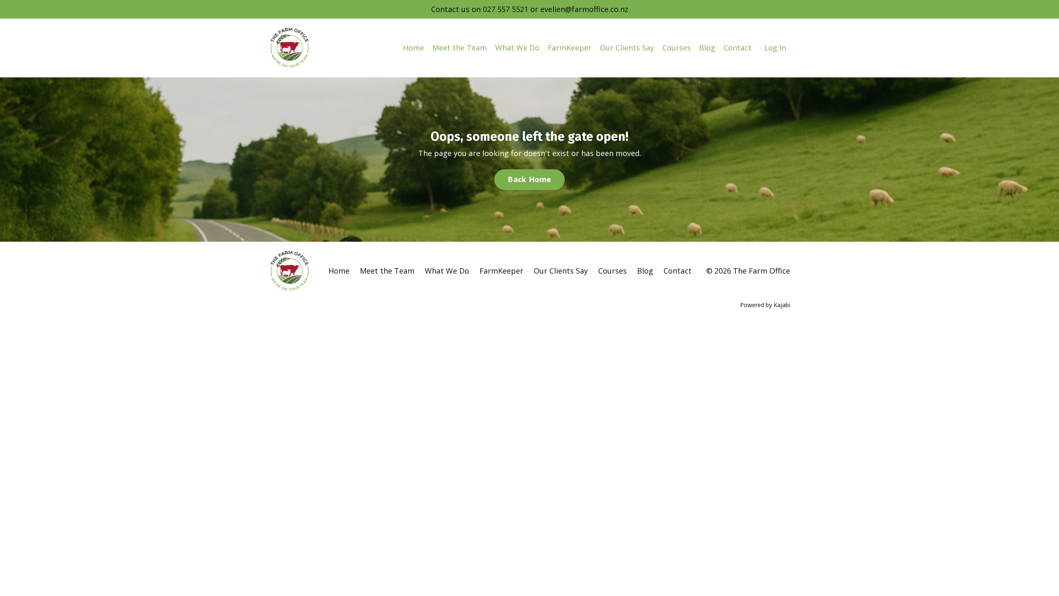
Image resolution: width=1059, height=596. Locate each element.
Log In (775, 48)
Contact (738, 48)
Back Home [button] (529, 179)
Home (413, 48)
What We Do (517, 48)
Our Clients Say (627, 48)
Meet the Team (459, 48)
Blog (707, 48)
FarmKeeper (570, 48)
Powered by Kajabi (765, 305)
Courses (676, 48)
